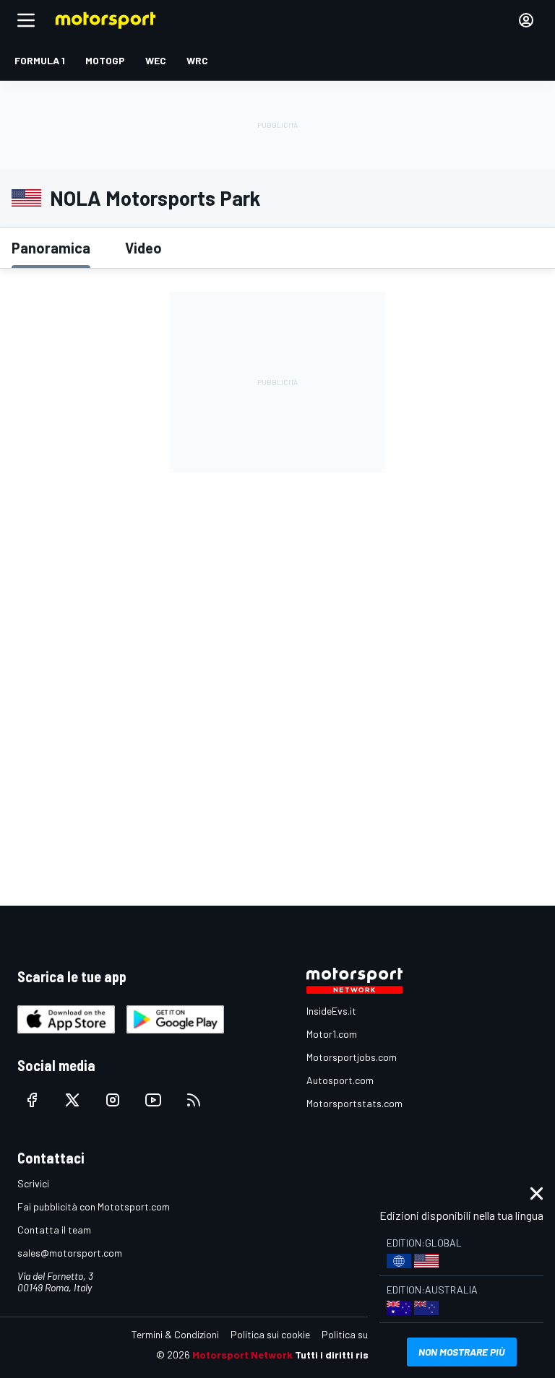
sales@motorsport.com (69, 1253)
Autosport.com (340, 1080)
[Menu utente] (526, 20)
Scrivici (33, 1183)
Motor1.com (331, 1034)
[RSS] (193, 1100)
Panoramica (51, 247)
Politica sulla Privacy (367, 1334)
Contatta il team (54, 1229)
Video (143, 247)
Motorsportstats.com (354, 1103)
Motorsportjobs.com (351, 1057)
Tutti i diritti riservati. (347, 1354)
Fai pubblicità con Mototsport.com (93, 1206)
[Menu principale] (26, 20)
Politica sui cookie (270, 1334)
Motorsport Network (242, 1354)
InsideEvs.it (331, 1011)
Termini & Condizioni (175, 1334)
